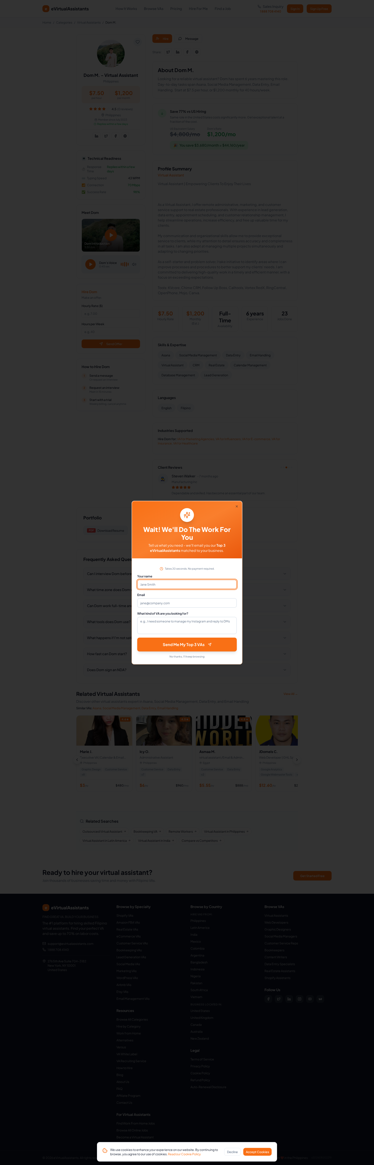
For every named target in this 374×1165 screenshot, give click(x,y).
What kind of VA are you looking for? (162, 613)
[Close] (237, 506)
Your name (144, 576)
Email (141, 595)
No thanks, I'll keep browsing (187, 656)
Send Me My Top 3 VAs (184, 644)
